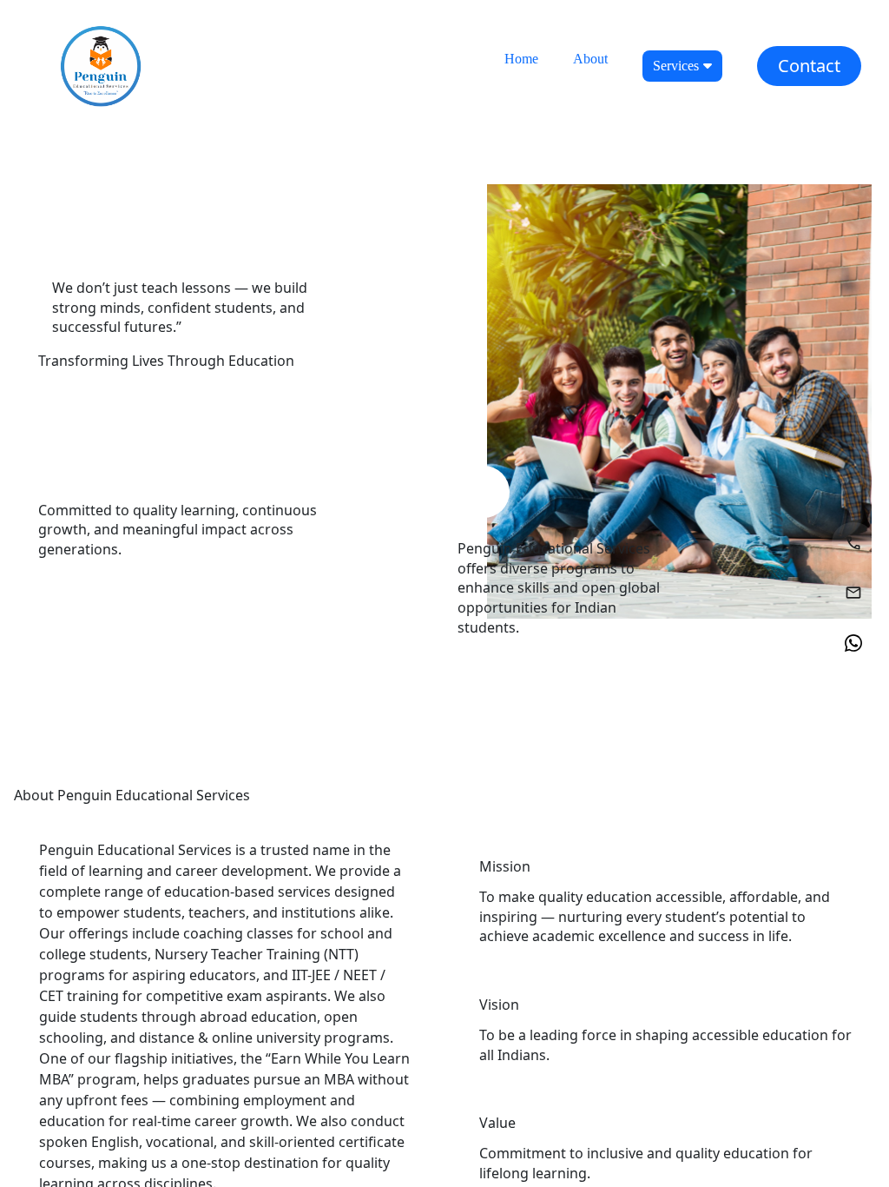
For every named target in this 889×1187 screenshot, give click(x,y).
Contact (809, 65)
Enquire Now (103, 408)
